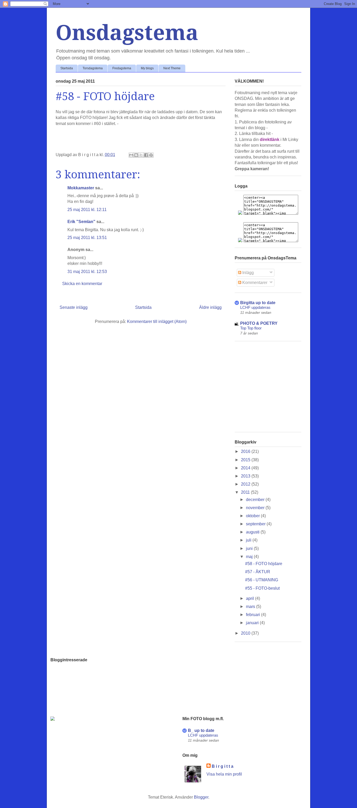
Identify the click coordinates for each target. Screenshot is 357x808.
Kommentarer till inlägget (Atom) (157, 321)
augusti (253, 532)
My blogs (147, 68)
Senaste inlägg (74, 307)
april (250, 598)
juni (250, 548)
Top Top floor (251, 328)
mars (251, 606)
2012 (246, 484)
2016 (246, 451)
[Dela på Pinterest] (151, 155)
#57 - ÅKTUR (257, 572)
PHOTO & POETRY (259, 323)
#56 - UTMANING (261, 580)
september (256, 524)
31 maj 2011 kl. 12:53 (87, 271)
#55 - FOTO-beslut (262, 588)
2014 (246, 468)
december (256, 499)
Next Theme (172, 68)
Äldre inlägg (210, 307)
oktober (253, 516)
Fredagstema (121, 68)
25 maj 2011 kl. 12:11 (87, 209)
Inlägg (247, 272)
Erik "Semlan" (81, 221)
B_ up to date (201, 730)
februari (253, 614)
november (256, 507)
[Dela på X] (141, 155)
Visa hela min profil (224, 774)
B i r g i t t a (222, 766)
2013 (246, 476)
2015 (246, 460)
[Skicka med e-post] (131, 155)
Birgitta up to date (257, 302)
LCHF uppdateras (255, 307)
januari (253, 623)
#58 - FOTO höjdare (263, 563)
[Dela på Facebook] (146, 155)
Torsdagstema (93, 68)
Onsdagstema (127, 33)
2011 (246, 492)
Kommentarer (254, 282)
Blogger (201, 797)
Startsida (66, 68)
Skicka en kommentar (82, 283)
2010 (246, 633)
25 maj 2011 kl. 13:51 (87, 237)
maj (250, 556)
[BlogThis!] (136, 155)
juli (249, 540)
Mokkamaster (80, 188)
